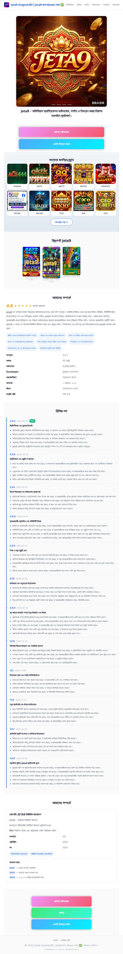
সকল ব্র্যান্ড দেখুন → (61, 222)
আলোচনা (115, 4)
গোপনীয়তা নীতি (65, 940)
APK (79, 4)
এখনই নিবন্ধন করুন (61, 144)
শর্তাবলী (55, 940)
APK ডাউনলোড (61, 132)
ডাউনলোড (96, 4)
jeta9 (9, 311)
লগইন (86, 4)
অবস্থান (106, 4)
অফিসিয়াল (70, 4)
